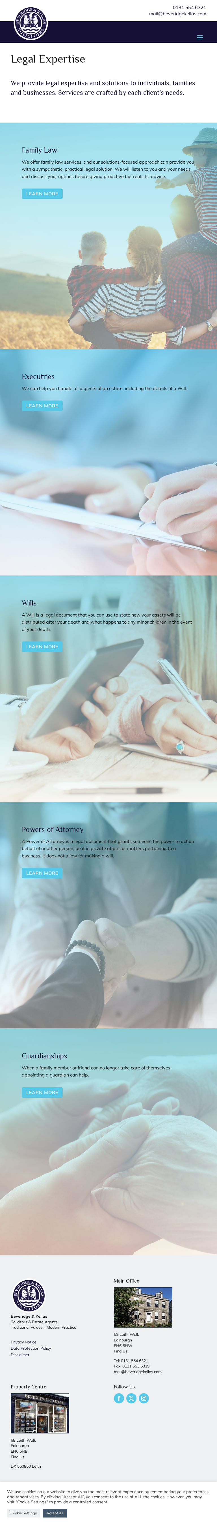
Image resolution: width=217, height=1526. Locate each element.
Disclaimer (20, 1354)
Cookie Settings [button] (23, 1513)
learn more (42, 193)
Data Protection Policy (31, 1348)
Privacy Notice (23, 1342)
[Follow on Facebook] (119, 1398)
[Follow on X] (131, 1398)
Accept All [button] (55, 1513)
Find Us (120, 1351)
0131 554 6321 (189, 7)
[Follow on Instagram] (144, 1398)
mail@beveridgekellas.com (177, 13)
